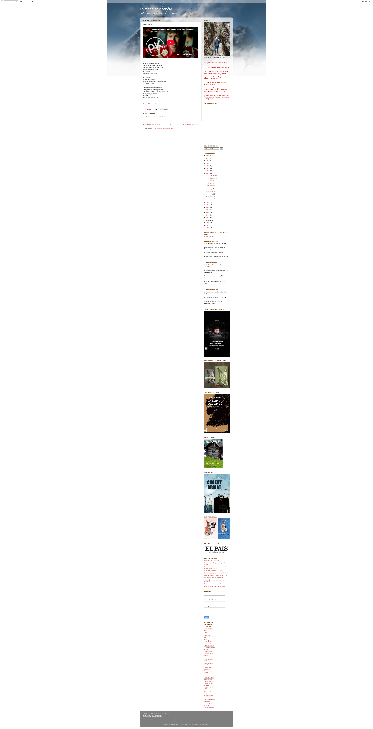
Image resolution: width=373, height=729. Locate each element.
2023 (208, 163)
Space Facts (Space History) (209, 680)
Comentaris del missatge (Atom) (163, 128)
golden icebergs (209, 236)
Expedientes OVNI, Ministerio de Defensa (209, 659)
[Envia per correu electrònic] (159, 109)
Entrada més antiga (191, 124)
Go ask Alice (211, 185)
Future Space (208, 667)
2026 (208, 155)
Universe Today (209, 677)
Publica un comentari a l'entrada (156, 117)
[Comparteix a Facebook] (165, 109)
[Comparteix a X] (163, 109)
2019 (208, 173)
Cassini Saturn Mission (208, 684)
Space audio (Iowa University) (209, 644)
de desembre (212, 175)
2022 (208, 166)
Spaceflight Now (209, 707)
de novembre (212, 178)
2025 (208, 158)
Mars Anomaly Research (208, 696)
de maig (210, 191)
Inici (171, 124)
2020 (208, 171)
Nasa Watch (207, 675)
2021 (208, 168)
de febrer (211, 196)
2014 (208, 212)
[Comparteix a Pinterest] (167, 109)
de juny (210, 189)
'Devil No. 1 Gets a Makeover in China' (216, 575)
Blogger (207, 724)
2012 (208, 217)
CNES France (208, 651)
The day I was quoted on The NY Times (216, 573)
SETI (205, 637)
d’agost (210, 180)
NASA (206, 633)
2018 (208, 202)
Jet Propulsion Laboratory (208, 640)
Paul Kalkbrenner (148, 104)
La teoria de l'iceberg (156, 9)
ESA (205, 630)
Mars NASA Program (207, 692)
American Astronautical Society (208, 671)
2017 (208, 204)
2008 (208, 228)
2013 (208, 215)
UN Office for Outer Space (208, 627)
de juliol (210, 183)
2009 (208, 225)
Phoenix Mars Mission (208, 704)
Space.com (207, 635)
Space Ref (207, 701)
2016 (208, 207)
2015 (208, 210)
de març (210, 194)
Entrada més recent (151, 124)
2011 (207, 220)
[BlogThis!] (161, 109)
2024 (208, 160)
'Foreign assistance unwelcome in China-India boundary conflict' (216, 567)
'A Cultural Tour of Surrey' (212, 560)
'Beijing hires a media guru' (212, 584)
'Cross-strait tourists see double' (214, 577)
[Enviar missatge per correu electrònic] (156, 109)
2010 (208, 222)
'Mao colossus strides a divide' (213, 570)
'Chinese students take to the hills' (214, 586)
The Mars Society (209, 699)
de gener (211, 199)
